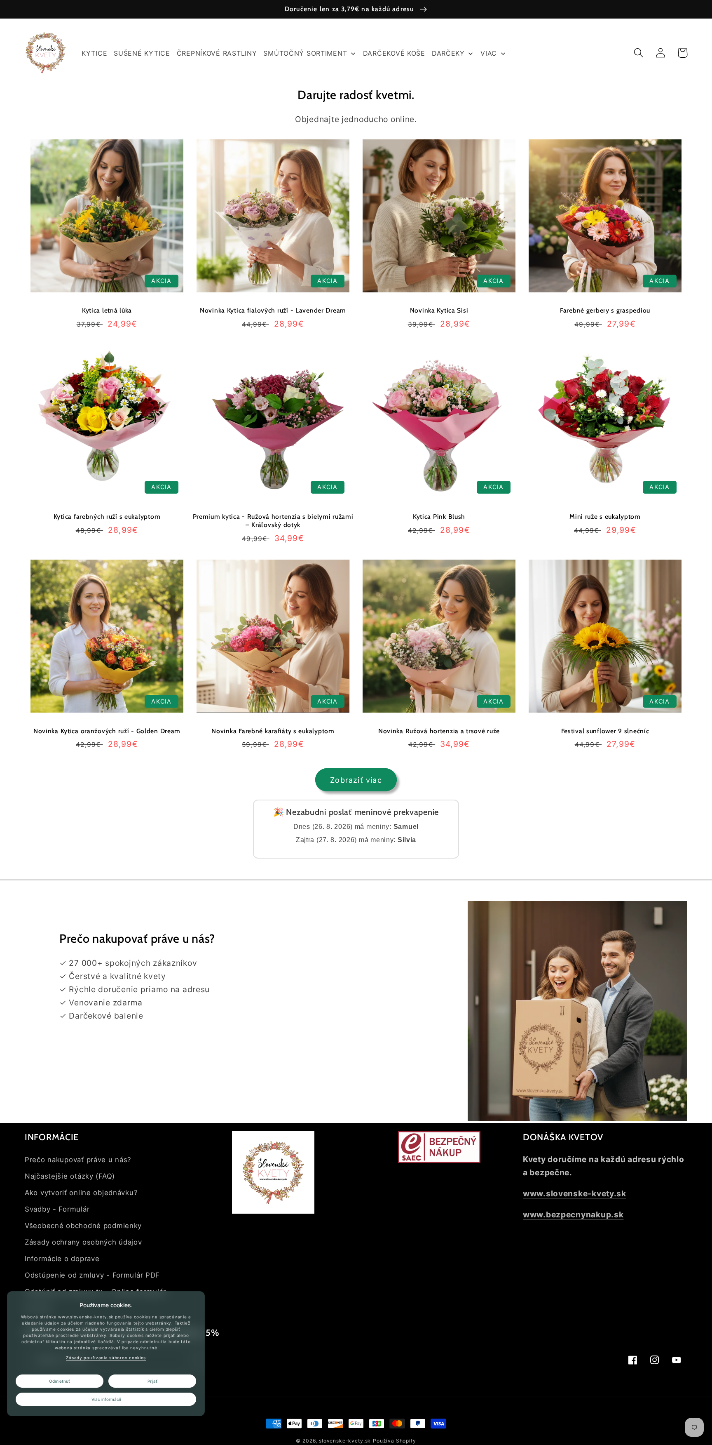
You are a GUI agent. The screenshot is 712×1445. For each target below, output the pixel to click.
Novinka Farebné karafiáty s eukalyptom (272, 731)
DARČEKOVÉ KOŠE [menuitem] (394, 53)
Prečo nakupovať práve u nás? (78, 1160)
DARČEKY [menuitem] (448, 53)
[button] (639, 53)
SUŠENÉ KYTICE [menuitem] (142, 53)
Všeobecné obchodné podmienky (83, 1225)
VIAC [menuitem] (488, 53)
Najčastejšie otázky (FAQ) (70, 1176)
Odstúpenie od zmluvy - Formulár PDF (92, 1275)
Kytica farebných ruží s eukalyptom (107, 516)
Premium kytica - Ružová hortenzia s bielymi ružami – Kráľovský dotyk (273, 521)
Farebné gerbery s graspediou (605, 310)
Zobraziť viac (356, 780)
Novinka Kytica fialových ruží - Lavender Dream (273, 310)
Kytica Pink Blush (439, 516)
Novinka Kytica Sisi (439, 310)
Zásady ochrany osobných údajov (83, 1242)
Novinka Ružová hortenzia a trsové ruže (439, 731)
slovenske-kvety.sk (345, 1441)
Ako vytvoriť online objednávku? (81, 1192)
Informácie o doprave (62, 1258)
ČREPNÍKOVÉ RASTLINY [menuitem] (217, 53)
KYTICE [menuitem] (94, 53)
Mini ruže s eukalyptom (605, 516)
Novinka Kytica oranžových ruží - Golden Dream (106, 731)
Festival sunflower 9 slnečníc (605, 731)
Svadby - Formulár (57, 1209)
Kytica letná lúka (107, 310)
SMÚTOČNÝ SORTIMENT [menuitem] (305, 53)
